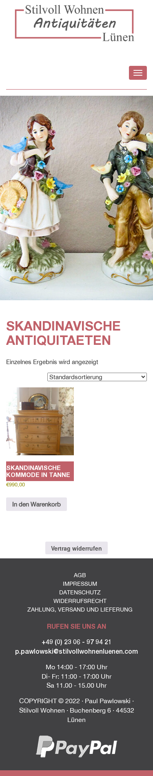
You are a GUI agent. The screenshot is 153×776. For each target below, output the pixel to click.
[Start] (76, 23)
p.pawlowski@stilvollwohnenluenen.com (76, 651)
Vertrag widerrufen (76, 548)
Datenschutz (80, 592)
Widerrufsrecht (79, 601)
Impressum (80, 583)
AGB (80, 575)
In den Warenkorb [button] (36, 504)
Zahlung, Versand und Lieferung (80, 609)
